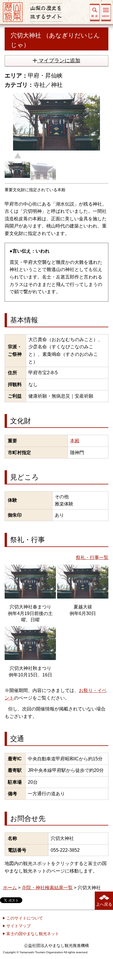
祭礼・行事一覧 (92, 557)
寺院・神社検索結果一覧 (47, 887)
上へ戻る (104, 904)
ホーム (10, 887)
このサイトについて (24, 918)
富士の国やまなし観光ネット (32, 933)
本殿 (74, 440)
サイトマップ (18, 926)
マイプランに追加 (58, 60)
